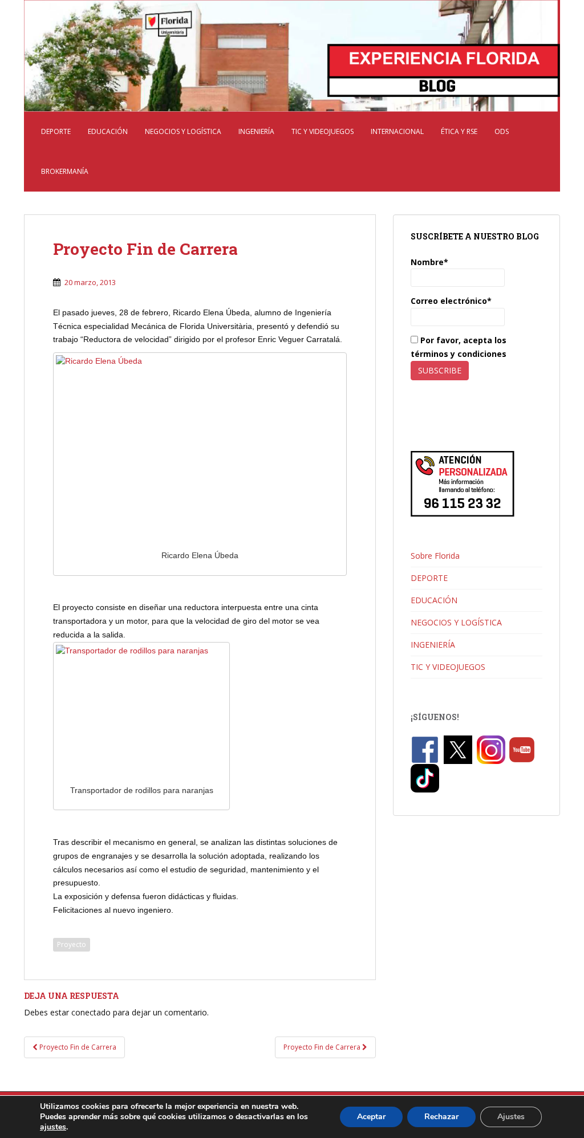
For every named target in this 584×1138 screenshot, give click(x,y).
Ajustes (511, 1116)
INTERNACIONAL (397, 131)
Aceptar (371, 1116)
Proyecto (71, 944)
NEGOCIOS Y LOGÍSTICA (183, 131)
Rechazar (441, 1116)
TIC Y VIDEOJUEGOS (322, 131)
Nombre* (429, 262)
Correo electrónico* (451, 300)
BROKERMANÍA (64, 171)
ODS (501, 131)
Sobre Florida (435, 555)
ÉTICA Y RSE (459, 131)
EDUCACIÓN (108, 131)
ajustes (53, 1127)
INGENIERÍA (256, 131)
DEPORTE (56, 131)
